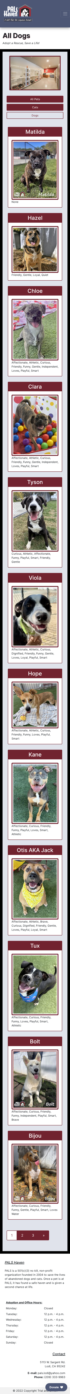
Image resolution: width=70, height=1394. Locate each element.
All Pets (35, 99)
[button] (56, 1387)
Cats (35, 107)
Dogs (35, 115)
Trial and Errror (47, 1390)
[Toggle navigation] (65, 13)
